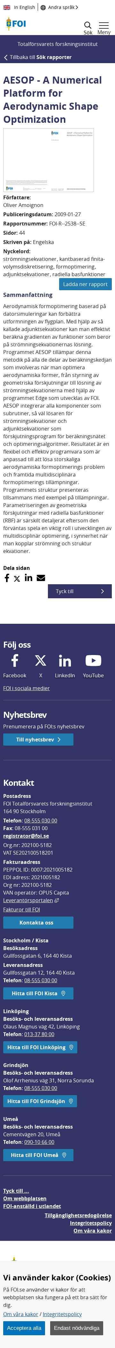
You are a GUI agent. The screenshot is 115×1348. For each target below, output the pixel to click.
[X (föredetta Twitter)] (16, 578)
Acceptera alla (24, 1328)
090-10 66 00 (39, 1141)
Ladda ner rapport (85, 284)
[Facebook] (7, 578)
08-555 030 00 (40, 820)
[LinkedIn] (28, 578)
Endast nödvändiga (76, 1328)
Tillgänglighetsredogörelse (78, 1215)
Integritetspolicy (62, 1314)
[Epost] (41, 578)
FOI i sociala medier (26, 688)
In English (24, 7)
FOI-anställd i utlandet (32, 1206)
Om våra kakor (20, 1314)
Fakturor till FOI (21, 909)
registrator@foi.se (26, 835)
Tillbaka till (41, 57)
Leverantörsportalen (31, 900)
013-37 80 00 (39, 1034)
